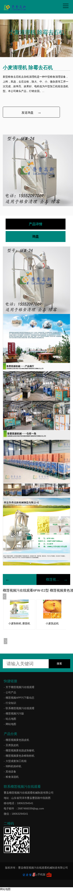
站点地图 (11, 718)
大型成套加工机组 (16, 760)
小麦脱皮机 (52, 623)
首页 (22, 40)
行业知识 (11, 702)
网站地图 (11, 724)
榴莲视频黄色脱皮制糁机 (20, 750)
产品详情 (35, 224)
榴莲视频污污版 (15, 713)
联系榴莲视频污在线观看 (20, 708)
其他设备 (48, 40)
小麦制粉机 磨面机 (19, 623)
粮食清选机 (12, 776)
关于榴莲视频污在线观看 (20, 687)
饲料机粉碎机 (13, 766)
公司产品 (35, 40)
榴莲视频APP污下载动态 (20, 697)
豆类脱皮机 (12, 745)
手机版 (41, 874)
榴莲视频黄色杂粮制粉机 (20, 755)
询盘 (35, 236)
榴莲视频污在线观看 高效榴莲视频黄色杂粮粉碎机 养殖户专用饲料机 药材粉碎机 (53, 579)
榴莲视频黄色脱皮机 (17, 739)
